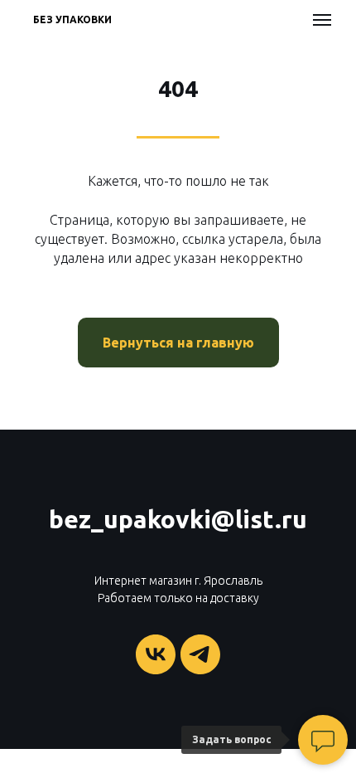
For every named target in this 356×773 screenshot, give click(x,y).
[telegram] (200, 654)
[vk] (156, 654)
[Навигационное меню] (322, 20)
